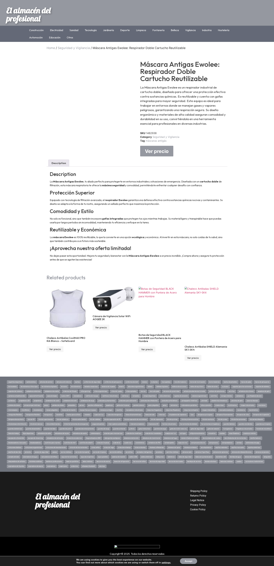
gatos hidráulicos (144, 429)
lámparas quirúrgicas (205, 414)
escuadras (212, 433)
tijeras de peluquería (262, 382)
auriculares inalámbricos (254, 461)
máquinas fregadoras (154, 410)
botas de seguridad (185, 457)
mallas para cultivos (73, 414)
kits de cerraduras (36, 424)
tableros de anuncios (179, 386)
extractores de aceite (80, 433)
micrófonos (25, 410)
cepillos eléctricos (254, 447)
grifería (131, 429)
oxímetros (174, 405)
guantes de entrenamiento (85, 429)
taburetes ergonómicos (136, 386)
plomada (204, 400)
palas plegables (153, 405)
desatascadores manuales (17, 443)
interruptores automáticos (117, 424)
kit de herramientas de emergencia (76, 424)
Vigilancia (190, 30)
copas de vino (182, 443)
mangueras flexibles (33, 414)
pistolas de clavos (14, 405)
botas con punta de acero (204, 457)
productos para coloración (128, 400)
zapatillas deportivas (15, 382)
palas (164, 405)
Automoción (36, 37)
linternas (162, 414)
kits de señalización (79, 419)
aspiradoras (51, 466)
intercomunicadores (137, 424)
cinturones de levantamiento (56, 447)
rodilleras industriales (110, 396)
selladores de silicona (246, 391)
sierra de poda (154, 391)
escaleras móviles (250, 433)
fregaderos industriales (244, 429)
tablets (150, 386)
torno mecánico (214, 382)
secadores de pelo (264, 391)
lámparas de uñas (243, 414)
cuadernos (127, 443)
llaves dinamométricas (133, 414)
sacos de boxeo (52, 396)
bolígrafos (267, 457)
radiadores (239, 396)
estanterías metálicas (134, 433)
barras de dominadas (176, 461)
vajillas (77, 382)
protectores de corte (70, 400)
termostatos (12, 386)
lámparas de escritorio (16, 419)
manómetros (253, 410)
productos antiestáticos (169, 400)
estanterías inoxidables (153, 433)
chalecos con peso (174, 447)
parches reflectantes (95, 405)
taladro (121, 386)
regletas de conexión (181, 396)
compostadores (227, 443)
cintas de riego (109, 447)
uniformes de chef (132, 382)
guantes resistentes (245, 424)
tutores (144, 382)
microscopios (12, 410)
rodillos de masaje (92, 396)
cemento (28, 452)
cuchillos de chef (69, 443)
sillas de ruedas (116, 391)
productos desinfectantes (149, 400)
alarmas (102, 466)
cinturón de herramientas (78, 447)
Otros (70, 37)
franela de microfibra (263, 429)
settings (166, 562)
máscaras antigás (156, 140)
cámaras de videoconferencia (241, 452)
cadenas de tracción (118, 457)
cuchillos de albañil (86, 443)
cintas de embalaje (124, 447)
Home (51, 48)
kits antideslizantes (53, 424)
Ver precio (157, 151)
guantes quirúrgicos (263, 424)
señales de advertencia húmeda (194, 391)
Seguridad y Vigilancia (74, 48)
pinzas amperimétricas (32, 405)
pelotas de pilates (58, 405)
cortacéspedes (169, 443)
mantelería (241, 410)
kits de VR (31, 419)
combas (239, 443)
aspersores (63, 466)
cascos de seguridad (41, 452)
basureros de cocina (103, 461)
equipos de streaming (35, 438)
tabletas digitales (162, 386)
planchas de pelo (237, 400)
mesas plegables (52, 410)
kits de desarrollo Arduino (17, 424)
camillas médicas (172, 452)
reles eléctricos (165, 396)
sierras (143, 391)
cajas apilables (103, 457)
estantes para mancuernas (113, 433)
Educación (54, 37)
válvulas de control (46, 382)
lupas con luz (98, 414)
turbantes (154, 382)
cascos (54, 452)
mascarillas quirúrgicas (88, 410)
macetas (87, 414)
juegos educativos (98, 424)
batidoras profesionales (54, 461)
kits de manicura (208, 419)
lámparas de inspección (261, 414)
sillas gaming (85, 391)
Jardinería (108, 30)
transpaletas (166, 382)
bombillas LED (221, 457)
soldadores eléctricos (33, 391)
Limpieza (141, 30)
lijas (192, 414)
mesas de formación (69, 410)
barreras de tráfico (139, 461)
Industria (207, 30)
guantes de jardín (66, 429)
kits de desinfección (256, 419)
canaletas (159, 452)
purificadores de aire (254, 396)
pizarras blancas (252, 400)
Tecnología (91, 30)
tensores (64, 386)
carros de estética (116, 452)
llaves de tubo (149, 414)
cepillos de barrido (14, 452)
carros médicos (66, 452)
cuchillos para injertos (52, 443)
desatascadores (35, 443)
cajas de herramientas (69, 457)
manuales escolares (226, 410)
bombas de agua (235, 457)
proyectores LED (24, 400)
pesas (46, 405)
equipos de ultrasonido (16, 438)
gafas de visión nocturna (178, 429)
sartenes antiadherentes (16, 396)
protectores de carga (87, 400)
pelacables (71, 405)
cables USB (133, 457)
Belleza (175, 30)
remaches (136, 396)
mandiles (59, 414)
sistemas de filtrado (70, 391)
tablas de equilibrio (196, 386)
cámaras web (187, 452)
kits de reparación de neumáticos (135, 419)
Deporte (125, 30)
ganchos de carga (160, 429)
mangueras (48, 414)
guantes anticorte (119, 429)
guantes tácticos (229, 424)
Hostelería (223, 30)
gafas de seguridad (197, 429)
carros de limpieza (99, 452)
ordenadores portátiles (189, 405)
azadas (239, 461)
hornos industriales (169, 424)
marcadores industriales (134, 410)
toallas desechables (230, 382)
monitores (261, 405)
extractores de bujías (62, 433)
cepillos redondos (221, 447)
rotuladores (78, 396)
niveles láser (219, 405)
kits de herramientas (238, 419)
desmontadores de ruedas (211, 438)
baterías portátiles (72, 461)
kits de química (172, 419)
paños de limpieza (123, 405)
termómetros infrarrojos (29, 386)
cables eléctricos (146, 457)
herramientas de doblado (188, 424)
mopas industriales (247, 405)
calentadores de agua (30, 457)
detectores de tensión (131, 438)
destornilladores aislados (190, 438)
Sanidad (73, 30)
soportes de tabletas (262, 386)
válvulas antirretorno (64, 382)
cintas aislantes (140, 447)
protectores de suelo (52, 400)
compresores (213, 443)
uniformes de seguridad (92, 382)
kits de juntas (222, 419)
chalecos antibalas (190, 447)
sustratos (225, 386)
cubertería (116, 443)
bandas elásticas (210, 461)
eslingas (183, 433)
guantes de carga (103, 429)
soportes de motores (15, 391)
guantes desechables (33, 429)
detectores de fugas (170, 438)
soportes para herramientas (242, 386)
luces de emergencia (114, 414)
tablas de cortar (213, 386)
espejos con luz (170, 433)
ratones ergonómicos (199, 396)
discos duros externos (74, 438)
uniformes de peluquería (112, 382)
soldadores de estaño (52, 391)
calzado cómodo (13, 457)
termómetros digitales (49, 386)
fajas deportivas (28, 433)
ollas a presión (206, 405)
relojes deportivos (150, 396)
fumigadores (227, 429)
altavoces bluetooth (88, 466)
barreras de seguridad (157, 461)
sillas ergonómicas (100, 391)
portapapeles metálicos (189, 400)
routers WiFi (65, 396)
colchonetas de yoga (252, 443)
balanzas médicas (226, 461)
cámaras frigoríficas (202, 452)
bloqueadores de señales (16, 461)
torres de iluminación (197, 382)
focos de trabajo (13, 433)
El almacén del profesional (28, 14)
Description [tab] (59, 163)
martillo (119, 410)
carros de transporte (82, 452)
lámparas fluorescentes (225, 414)
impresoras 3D (153, 424)
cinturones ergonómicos (33, 447)
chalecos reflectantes (157, 447)
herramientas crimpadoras (210, 424)
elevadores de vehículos (55, 438)
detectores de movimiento (151, 438)
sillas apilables (131, 391)
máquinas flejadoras (173, 410)
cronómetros (140, 443)
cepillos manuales (238, 447)
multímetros (232, 405)
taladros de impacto (108, 386)
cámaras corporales (262, 452)
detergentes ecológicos (112, 438)
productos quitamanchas (106, 400)
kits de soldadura (62, 419)
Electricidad (56, 30)
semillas (232, 391)
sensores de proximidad (171, 391)
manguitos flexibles (15, 414)
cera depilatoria (206, 447)
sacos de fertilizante (36, 396)
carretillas (129, 452)
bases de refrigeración (121, 461)
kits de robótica (95, 419)
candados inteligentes (144, 452)
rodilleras (125, 396)
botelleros (171, 457)
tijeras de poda (246, 382)
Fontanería (158, 30)
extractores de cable (44, 433)
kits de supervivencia (46, 419)
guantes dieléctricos (15, 429)
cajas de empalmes (87, 457)
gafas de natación (213, 429)
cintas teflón (95, 447)
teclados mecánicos (91, 386)
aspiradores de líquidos (16, 466)
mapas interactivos (208, 410)
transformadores (180, 382)
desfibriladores (255, 438)
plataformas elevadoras (219, 400)
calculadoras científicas (49, 457)
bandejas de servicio (194, 461)
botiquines (160, 457)
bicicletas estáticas (35, 461)
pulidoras (11, 400)
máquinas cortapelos (191, 410)
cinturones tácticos (14, 447)
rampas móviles (226, 396)
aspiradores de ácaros (35, 466)
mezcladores (37, 410)
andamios (74, 466)
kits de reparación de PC (112, 419)
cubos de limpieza (103, 443)
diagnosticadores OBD (93, 438)
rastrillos (214, 396)
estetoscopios (95, 433)
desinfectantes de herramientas (235, 438)
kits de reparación (157, 419)
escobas (222, 433)
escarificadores (234, 433)
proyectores (38, 400)
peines (81, 405)
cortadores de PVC (154, 443)
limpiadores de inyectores (177, 414)
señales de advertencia (217, 391)
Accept (188, 561)
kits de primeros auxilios (190, 419)
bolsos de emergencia (252, 457)
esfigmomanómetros (197, 433)
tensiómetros (75, 386)
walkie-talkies (31, 382)
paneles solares (138, 405)
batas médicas (87, 461)
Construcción (36, 30)
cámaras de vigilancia (220, 452)
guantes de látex (50, 429)
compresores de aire (198, 443)
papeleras (109, 405)
